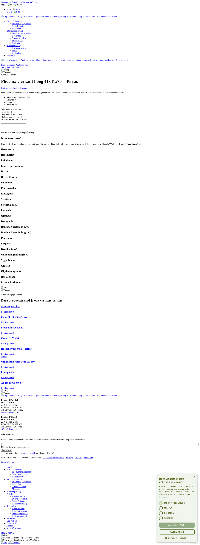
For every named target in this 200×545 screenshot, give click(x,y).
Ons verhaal (6, 2)
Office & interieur (19, 501)
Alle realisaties (18, 508)
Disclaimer (88, 457)
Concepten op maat (20, 474)
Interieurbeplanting (15, 31)
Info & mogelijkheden (21, 23)
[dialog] (176, 508)
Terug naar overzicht (10, 67)
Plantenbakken (22, 65)
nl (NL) (11, 533)
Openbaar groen (19, 48)
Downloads (17, 2)
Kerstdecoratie (18, 26)
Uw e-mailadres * (8, 447)
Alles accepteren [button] (176, 525)
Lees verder (164, 497)
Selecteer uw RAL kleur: (11, 114)
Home (3, 65)
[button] (5, 542)
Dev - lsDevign (7, 462)
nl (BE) (4, 533)
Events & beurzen (14, 21)
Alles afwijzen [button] (177, 532)
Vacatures (26, 2)
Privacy (69, 457)
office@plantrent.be (9, 429)
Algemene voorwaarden (53, 457)
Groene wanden (19, 38)
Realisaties (16, 28)
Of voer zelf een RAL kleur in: (14, 119)
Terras (14, 50)
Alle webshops (18, 496)
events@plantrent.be (10, 412)
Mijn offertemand (14, 528)
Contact (34, 2)
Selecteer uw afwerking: (11, 109)
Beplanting (16, 36)
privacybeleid (29, 453)
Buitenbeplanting (14, 45)
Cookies (78, 457)
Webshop (11, 55)
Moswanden (17, 40)
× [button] (194, 477)
